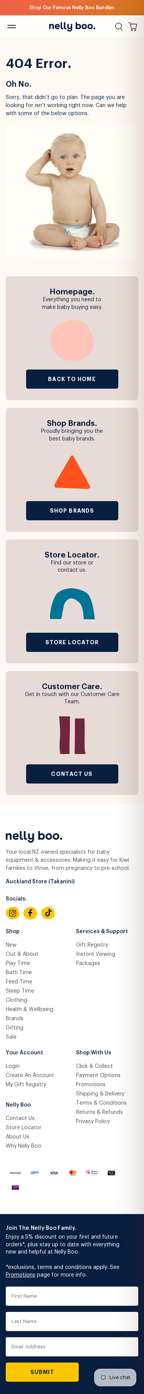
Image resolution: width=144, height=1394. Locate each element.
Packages (88, 963)
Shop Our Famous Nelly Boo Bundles (72, 7)
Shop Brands (72, 510)
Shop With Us (93, 1053)
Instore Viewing (95, 954)
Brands (14, 1018)
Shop (13, 931)
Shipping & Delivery (100, 1094)
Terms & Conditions (101, 1103)
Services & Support (102, 931)
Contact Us (72, 774)
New (11, 945)
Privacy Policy (93, 1121)
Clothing (16, 1000)
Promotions (91, 1084)
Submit (42, 1372)
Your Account (24, 1053)
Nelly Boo (18, 1105)
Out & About (22, 954)
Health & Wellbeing (29, 1009)
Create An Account (30, 1075)
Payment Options (98, 1075)
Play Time (18, 963)
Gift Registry (92, 945)
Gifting (14, 1028)
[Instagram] (13, 913)
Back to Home (72, 379)
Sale (11, 1037)
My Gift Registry (26, 1084)
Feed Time (19, 982)
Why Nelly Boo (23, 1146)
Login (13, 1066)
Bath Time (19, 972)
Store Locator (72, 642)
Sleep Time (20, 991)
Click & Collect (94, 1066)
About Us (17, 1137)
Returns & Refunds (99, 1112)
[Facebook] (30, 913)
